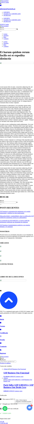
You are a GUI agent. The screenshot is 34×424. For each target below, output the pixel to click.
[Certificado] (0, 329)
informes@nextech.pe (7, 9)
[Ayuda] (0, 336)
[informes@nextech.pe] (0, 5)
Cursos (5, 34)
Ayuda (2, 340)
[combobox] (8, 29)
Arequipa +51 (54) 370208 (7, 270)
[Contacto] (0, 343)
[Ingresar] (0, 350)
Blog (4, 37)
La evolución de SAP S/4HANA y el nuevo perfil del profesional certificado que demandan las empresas (14, 221)
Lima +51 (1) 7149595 (6, 267)
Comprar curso (19, 376)
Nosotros (5, 35)
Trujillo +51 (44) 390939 (7, 273)
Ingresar (3, 353)
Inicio (2, 319)
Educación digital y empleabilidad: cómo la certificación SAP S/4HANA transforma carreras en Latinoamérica (17, 216)
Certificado (4, 333)
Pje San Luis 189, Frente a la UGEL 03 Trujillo (14, 260)
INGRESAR (7, 15)
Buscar (2, 358)
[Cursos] (0, 322)
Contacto (5, 38)
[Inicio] (1, 316)
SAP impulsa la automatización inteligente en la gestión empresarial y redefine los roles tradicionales (15, 212)
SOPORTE (6, 12)
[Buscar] (0, 31)
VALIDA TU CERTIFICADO (12, 14)
